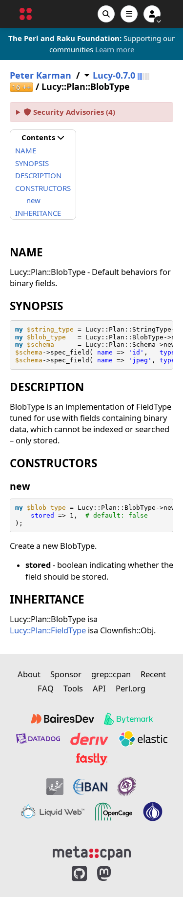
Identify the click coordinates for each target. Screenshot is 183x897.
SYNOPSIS (32, 163)
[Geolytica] (54, 786)
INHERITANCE (38, 213)
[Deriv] (89, 738)
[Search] (106, 13)
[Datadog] (38, 738)
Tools (73, 688)
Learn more (114, 49)
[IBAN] (90, 786)
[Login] (152, 13)
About (29, 674)
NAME (25, 150)
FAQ (46, 688)
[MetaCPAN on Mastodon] (114, 873)
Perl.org (130, 688)
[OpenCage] (113, 811)
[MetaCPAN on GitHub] (79, 873)
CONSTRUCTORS (43, 188)
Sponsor (65, 674)
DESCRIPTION (38, 175)
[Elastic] (143, 738)
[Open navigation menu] (129, 13)
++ (21, 87)
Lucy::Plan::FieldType (48, 630)
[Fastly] (92, 759)
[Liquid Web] (52, 811)
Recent (153, 674)
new (33, 200)
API (99, 688)
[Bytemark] (128, 719)
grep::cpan (111, 674)
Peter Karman (40, 75)
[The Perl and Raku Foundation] (153, 811)
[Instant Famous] (127, 786)
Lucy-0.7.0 (114, 75)
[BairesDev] (62, 719)
